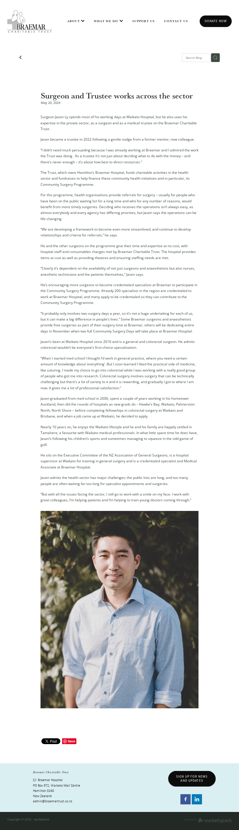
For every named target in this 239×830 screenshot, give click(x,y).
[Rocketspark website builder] (208, 821)
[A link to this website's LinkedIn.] (197, 799)
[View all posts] (20, 58)
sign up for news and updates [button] (192, 778)
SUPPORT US (143, 21)
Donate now (216, 21)
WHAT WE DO (106, 21)
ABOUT (74, 21)
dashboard (41, 819)
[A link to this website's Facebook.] (185, 799)
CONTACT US (176, 21)
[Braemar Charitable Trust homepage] (29, 21)
